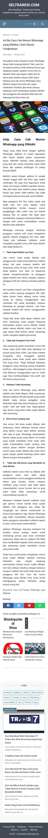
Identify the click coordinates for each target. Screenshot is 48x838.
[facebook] (8, 605)
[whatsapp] (40, 605)
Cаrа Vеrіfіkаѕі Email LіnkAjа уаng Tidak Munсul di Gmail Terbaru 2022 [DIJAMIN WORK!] (22, 788)
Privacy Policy (9, 827)
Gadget (16, 697)
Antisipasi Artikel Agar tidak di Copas (12, 658)
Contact (24, 830)
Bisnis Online (37, 692)
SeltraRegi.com (24, 5)
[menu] (4, 24)
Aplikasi (17, 692)
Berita (26, 692)
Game (24, 697)
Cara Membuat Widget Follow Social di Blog (34, 633)
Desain (7, 697)
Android (7, 692)
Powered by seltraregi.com (28, 834)
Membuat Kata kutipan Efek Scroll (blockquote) (12, 635)
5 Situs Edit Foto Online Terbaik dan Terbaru (35, 658)
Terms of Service (35, 827)
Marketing (35, 697)
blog (36, 702)
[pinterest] (29, 605)
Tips (19, 702)
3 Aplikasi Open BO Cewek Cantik (21, 756)
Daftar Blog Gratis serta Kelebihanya (22, 805)
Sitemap (33, 830)
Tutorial (28, 702)
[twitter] (18, 605)
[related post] (13, 623)
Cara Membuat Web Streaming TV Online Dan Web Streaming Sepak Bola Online (23, 739)
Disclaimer (22, 827)
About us (14, 830)
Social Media (9, 702)
